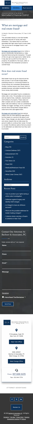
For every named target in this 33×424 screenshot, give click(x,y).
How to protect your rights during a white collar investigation (17, 195)
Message (5, 272)
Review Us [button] (16, 407)
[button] (5, 7)
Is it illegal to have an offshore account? (15, 206)
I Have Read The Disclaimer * (14, 297)
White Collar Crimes (11, 174)
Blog (6, 147)
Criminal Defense (11, 150)
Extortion (8, 157)
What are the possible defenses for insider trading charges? (16, 212)
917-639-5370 (28, 8)
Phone (4, 254)
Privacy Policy (19, 417)
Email (4, 263)
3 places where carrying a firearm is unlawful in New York (16, 217)
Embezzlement (10, 154)
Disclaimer (5, 293)
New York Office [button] (16, 342)
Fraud (4, 35)
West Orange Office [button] (16, 361)
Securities (8, 171)
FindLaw (23, 419)
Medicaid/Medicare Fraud (13, 167)
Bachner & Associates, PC (16, 33)
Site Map (12, 417)
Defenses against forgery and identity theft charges (15, 201)
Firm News (8, 161)
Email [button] (17, 8)
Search (23, 137)
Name (4, 245)
